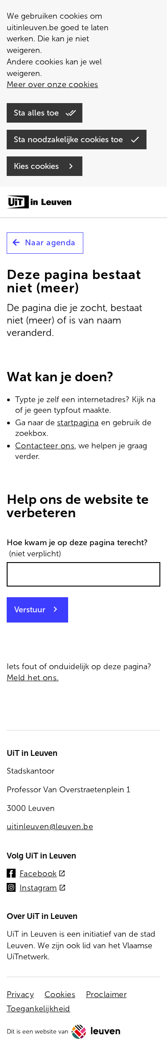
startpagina (78, 422)
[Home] (39, 202)
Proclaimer (106, 994)
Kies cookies (37, 166)
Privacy (20, 994)
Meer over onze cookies (52, 84)
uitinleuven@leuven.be (50, 826)
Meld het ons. (33, 678)
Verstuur (29, 610)
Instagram (43, 888)
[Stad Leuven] (96, 1032)
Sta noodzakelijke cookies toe (69, 139)
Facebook (42, 874)
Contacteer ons (44, 446)
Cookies (60, 994)
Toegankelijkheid (38, 1009)
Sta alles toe (37, 113)
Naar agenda (50, 243)
